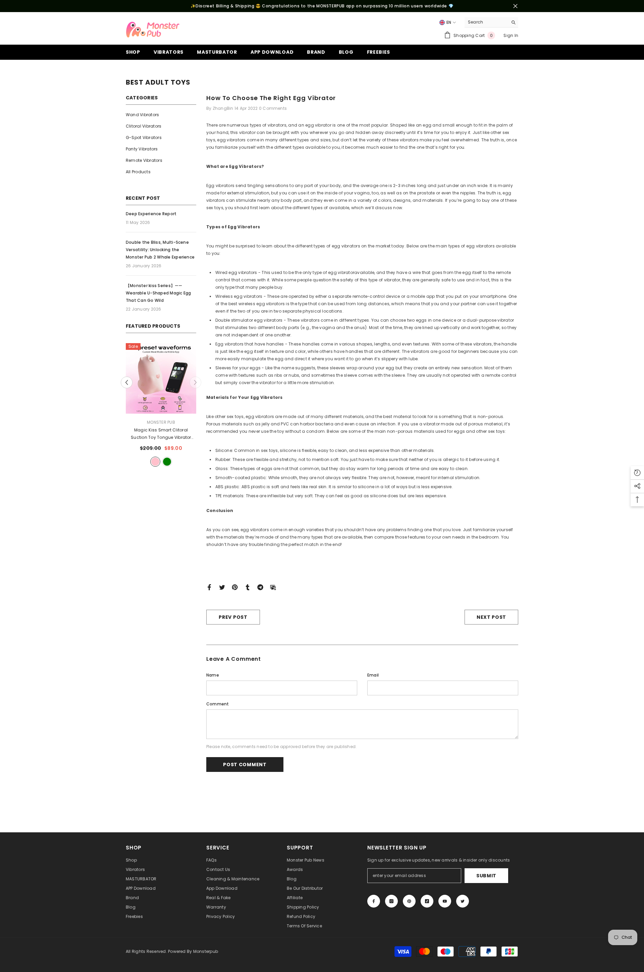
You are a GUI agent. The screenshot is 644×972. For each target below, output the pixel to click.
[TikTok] (427, 901)
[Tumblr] (248, 587)
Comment (217, 704)
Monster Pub (161, 422)
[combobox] (486, 22)
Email (373, 675)
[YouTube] (444, 901)
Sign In (510, 35)
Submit (486, 875)
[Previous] (126, 382)
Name (212, 675)
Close (515, 6)
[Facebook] (209, 587)
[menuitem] (161, 115)
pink (155, 462)
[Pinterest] (235, 587)
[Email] (273, 587)
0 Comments (273, 108)
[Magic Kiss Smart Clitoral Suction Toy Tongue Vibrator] (161, 378)
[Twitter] (222, 587)
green (167, 462)
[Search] (491, 22)
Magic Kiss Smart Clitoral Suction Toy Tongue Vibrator (161, 434)
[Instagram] (391, 901)
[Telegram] (260, 587)
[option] (161, 405)
